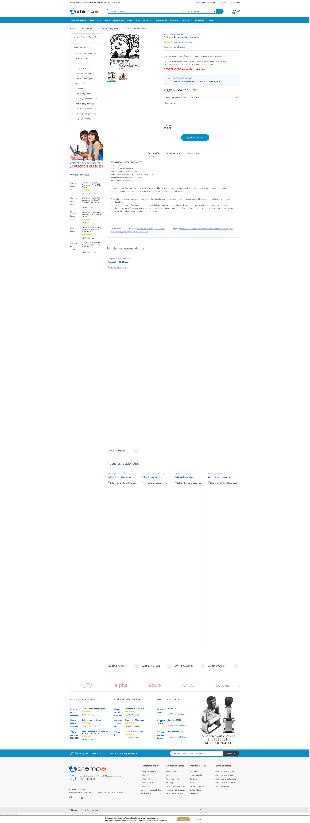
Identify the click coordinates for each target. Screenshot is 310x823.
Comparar (194, 793)
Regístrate (231, 753)
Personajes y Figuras (86, 114)
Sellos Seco (186, 20)
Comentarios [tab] (192, 153)
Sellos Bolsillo (199, 20)
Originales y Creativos (86, 109)
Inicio (72, 28)
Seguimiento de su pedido (205, 2)
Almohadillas (118, 20)
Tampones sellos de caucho (117, 259)
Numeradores (161, 20)
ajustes (164, 820)
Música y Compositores (149, 474)
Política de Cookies (173, 779)
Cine (79, 63)
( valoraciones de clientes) (182, 42)
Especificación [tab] (172, 153)
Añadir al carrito (196, 137)
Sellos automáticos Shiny (224, 775)
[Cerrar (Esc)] (16, 814)
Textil (138, 20)
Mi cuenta (236, 2)
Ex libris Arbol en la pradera (196, 229)
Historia (80, 83)
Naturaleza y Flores (110, 28)
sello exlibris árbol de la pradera (135, 232)
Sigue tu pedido (196, 775)
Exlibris (107, 20)
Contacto (193, 779)
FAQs (192, 782)
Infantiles (178, 474)
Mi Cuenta (194, 771)
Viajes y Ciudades (84, 119)
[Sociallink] (70, 797)
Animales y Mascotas (86, 53)
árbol (182, 229)
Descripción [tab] (153, 153)
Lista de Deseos (196, 790)
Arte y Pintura (83, 58)
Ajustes (198, 819)
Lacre (211, 20)
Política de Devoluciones (175, 786)
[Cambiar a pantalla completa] (7, 814)
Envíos (168, 775)
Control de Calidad (221, 786)
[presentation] (239, 686)
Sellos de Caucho (148, 775)
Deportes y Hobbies (85, 73)
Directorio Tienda (197, 786)
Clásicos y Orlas (113, 474)
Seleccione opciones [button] (134, 451)
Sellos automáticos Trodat (224, 782)
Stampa (74, 810)
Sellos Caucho (94, 20)
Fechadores (147, 20)
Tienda (223, 2)
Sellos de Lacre (147, 782)
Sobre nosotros (172, 771)
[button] (202, 97)
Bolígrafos (174, 20)
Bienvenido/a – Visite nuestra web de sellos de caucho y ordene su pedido (96, 2)
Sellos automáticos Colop (224, 771)
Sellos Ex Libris (88, 28)
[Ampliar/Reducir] (2, 814)
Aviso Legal (170, 782)
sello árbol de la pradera (218, 229)
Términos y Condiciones (175, 790)
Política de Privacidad (174, 793)
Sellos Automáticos (78, 20)
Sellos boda (146, 779)
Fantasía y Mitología (85, 78)
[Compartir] (11, 814)
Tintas (129, 20)
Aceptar (184, 819)
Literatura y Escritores (86, 93)
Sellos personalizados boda (225, 779)
